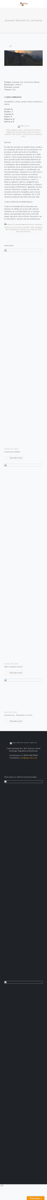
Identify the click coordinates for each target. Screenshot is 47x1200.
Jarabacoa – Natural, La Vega (18, 715)
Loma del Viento (12, 452)
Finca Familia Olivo (13, 667)
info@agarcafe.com (28, 758)
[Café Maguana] (23, 4)
